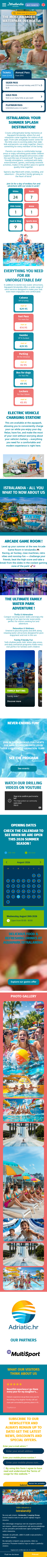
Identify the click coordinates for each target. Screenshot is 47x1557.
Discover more (14, 701)
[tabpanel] (23, 95)
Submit (23, 1485)
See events (23, 768)
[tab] (7, 74)
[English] (43, 5)
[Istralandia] (15, 4)
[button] (32, 5)
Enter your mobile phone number (19, 1457)
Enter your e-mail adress (15, 1446)
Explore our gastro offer (23, 981)
